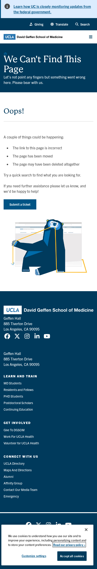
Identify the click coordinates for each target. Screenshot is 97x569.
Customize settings (34, 556)
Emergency (11, 496)
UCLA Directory (14, 463)
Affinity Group (13, 483)
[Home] (5, 52)
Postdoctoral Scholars (18, 403)
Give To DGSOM (14, 430)
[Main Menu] (90, 37)
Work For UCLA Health (19, 436)
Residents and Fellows (18, 390)
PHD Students (13, 396)
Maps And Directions (18, 470)
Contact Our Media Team (20, 490)
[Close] (86, 530)
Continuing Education (18, 409)
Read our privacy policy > (69, 545)
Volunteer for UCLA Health (21, 443)
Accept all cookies (72, 556)
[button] (59, 24)
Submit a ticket (19, 204)
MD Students (12, 383)
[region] (47, 545)
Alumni (8, 476)
